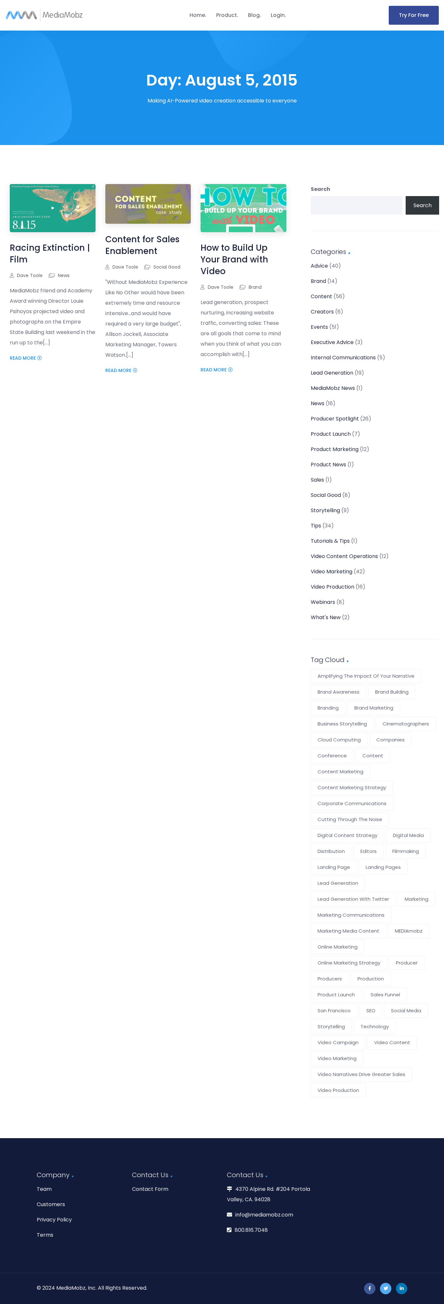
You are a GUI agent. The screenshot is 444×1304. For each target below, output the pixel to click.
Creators (322, 311)
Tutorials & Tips (330, 541)
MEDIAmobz (409, 930)
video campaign (338, 1042)
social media (406, 1010)
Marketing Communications (351, 914)
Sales (317, 480)
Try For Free (414, 15)
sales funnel (385, 994)
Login (278, 15)
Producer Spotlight (335, 418)
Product (226, 15)
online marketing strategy (349, 962)
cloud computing (339, 739)
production (371, 978)
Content (321, 296)
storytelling (331, 1026)
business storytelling (342, 723)
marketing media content (348, 930)
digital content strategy (347, 835)
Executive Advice (332, 342)
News (64, 275)
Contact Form (150, 1189)
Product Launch (331, 434)
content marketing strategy (352, 787)
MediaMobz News (333, 388)
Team (44, 1189)
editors (368, 851)
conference (332, 755)
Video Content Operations (344, 556)
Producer (407, 962)
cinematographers (406, 723)
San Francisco (334, 1010)
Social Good (166, 267)
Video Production (332, 587)
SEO (370, 1010)
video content (392, 1042)
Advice (319, 266)
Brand (255, 287)
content (372, 755)
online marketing (338, 946)
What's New (326, 617)
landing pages (383, 867)
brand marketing (373, 707)
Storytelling (325, 510)
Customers (51, 1204)
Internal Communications (343, 357)
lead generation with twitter (353, 899)
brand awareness (338, 691)
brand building (392, 691)
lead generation (338, 883)
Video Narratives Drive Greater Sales (361, 1074)
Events (319, 327)
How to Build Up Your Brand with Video (234, 259)
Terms (45, 1235)
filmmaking (405, 851)
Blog (254, 15)
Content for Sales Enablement (142, 245)
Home (197, 15)
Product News (328, 464)
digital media (408, 835)
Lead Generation (332, 373)
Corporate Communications (352, 803)
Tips (316, 525)
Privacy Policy (54, 1219)
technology (374, 1026)
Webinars (323, 602)
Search (320, 189)
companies (390, 739)
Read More (23, 358)
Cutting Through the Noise (350, 819)
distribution (331, 851)
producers (330, 978)
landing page (334, 867)
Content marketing (340, 771)
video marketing (337, 1058)
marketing (416, 899)
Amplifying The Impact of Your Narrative (366, 675)
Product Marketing (335, 449)
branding (328, 707)
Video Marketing (331, 571)
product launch (336, 994)
